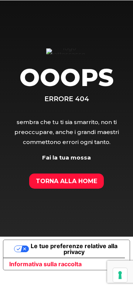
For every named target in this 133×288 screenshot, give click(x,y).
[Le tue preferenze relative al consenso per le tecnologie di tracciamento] (120, 275)
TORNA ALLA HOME (66, 181)
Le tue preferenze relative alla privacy (74, 249)
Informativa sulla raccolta (45, 264)
